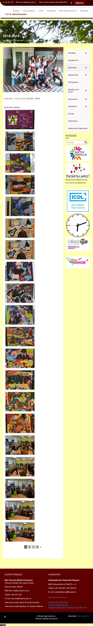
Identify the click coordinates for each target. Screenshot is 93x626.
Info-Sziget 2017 (83, 616)
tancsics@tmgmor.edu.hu (27, 2)
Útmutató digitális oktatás (58, 604)
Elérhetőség (84, 11)
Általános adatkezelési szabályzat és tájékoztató (67, 607)
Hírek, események (29, 11)
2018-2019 (8, 98)
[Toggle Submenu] (86, 53)
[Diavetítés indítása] (12, 107)
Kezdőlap (16, 11)
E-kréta (41, 11)
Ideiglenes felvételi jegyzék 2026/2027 (57, 2)
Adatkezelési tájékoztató (58, 602)
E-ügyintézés (51, 11)
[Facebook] (71, 3)
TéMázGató (79, 3)
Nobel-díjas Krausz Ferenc (68, 11)
